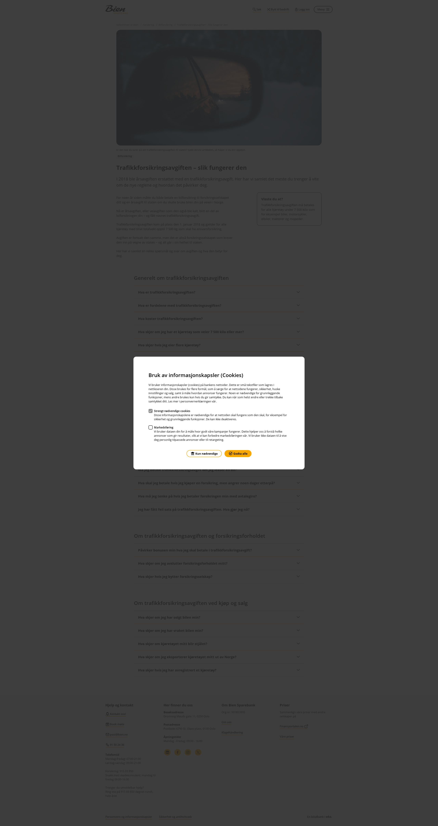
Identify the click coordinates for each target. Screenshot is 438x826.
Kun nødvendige (206, 453)
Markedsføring (163, 427)
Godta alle (240, 453)
